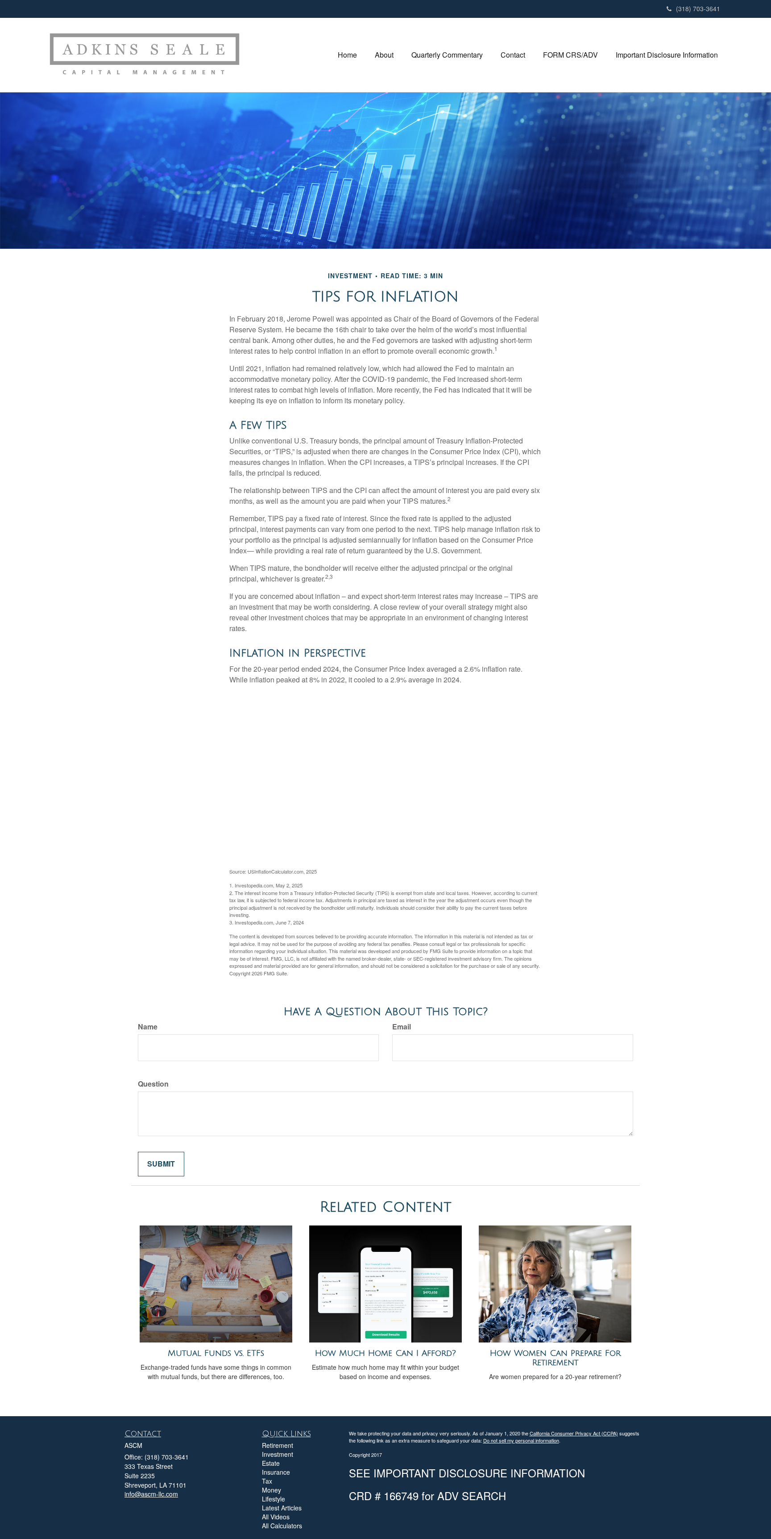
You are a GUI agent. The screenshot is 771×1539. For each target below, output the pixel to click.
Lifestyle (273, 1498)
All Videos (276, 1516)
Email (401, 1027)
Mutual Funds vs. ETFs (216, 1353)
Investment (277, 1454)
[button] (384, 55)
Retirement (277, 1445)
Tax (267, 1480)
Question (153, 1084)
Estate (271, 1463)
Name (148, 1027)
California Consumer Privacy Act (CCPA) (574, 1433)
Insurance (276, 1472)
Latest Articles (282, 1507)
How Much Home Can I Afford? (385, 1353)
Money (271, 1489)
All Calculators (282, 1525)
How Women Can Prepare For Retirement (555, 1358)
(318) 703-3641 (698, 8)
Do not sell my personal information (521, 1440)
